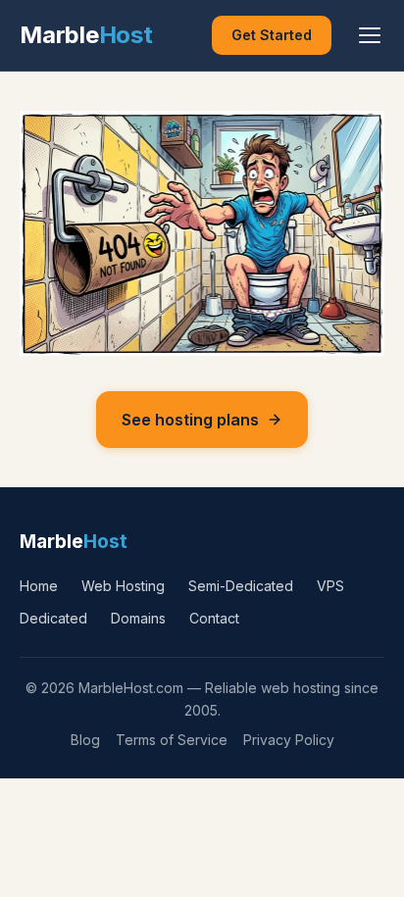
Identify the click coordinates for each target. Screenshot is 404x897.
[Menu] (369, 35)
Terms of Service (171, 739)
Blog (85, 739)
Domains (138, 618)
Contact (214, 618)
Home (39, 585)
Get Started (271, 34)
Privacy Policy (288, 739)
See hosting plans (190, 419)
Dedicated (53, 618)
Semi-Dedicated (240, 585)
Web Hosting (123, 585)
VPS (330, 585)
